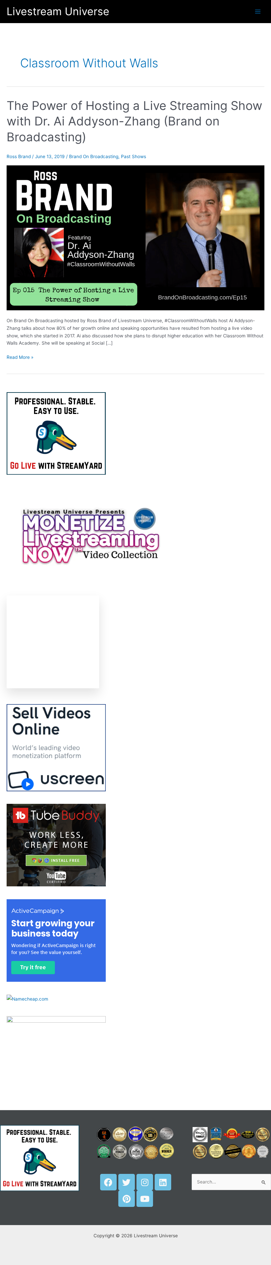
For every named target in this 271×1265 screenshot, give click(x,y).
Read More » (20, 357)
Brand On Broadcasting (93, 156)
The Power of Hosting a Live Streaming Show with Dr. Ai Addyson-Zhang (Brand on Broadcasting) (134, 121)
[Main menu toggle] (258, 11)
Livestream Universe (58, 11)
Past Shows (133, 156)
